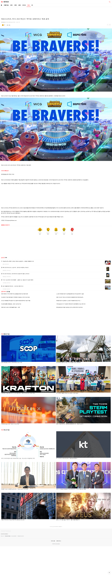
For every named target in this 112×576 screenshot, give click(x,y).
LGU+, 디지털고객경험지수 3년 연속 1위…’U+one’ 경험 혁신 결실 (71, 489)
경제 (19, 5)
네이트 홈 (53, 540)
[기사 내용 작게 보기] (108, 25)
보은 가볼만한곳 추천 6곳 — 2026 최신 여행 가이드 (13, 286)
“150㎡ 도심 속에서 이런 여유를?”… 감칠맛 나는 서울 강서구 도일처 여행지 (18, 279)
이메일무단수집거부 (20, 536)
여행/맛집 (6, 5)
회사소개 (2, 536)
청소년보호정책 (13, 536)
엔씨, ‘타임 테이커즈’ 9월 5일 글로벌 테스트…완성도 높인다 (69, 424)
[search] (109, 2)
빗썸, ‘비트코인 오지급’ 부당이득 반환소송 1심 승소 (13, 519)
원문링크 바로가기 (5, 225)
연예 (15, 5)
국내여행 (4, 282)
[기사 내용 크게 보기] (110, 25)
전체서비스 (58, 540)
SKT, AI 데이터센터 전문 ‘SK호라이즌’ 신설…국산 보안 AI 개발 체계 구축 (18, 458)
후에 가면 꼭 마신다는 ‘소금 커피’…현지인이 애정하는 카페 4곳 (15, 267)
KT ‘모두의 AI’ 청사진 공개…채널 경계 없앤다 (66, 458)
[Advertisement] (56, 11)
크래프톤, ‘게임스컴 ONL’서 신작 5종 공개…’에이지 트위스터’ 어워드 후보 (18, 393)
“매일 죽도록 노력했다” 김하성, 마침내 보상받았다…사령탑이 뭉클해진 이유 (18, 261)
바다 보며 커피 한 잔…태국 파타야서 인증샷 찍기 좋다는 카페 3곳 (16, 273)
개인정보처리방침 (7, 536)
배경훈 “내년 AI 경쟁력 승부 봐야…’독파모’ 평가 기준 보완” (14, 489)
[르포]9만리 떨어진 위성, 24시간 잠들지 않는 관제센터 (68, 362)
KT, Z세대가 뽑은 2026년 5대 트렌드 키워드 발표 (67, 393)
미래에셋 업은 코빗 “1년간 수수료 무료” (10, 424)
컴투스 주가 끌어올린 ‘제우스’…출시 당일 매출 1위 (67, 519)
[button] (109, 573)
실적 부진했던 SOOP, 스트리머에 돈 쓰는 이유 (11, 362)
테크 (29, 5)
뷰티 (11, 5)
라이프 (24, 5)
